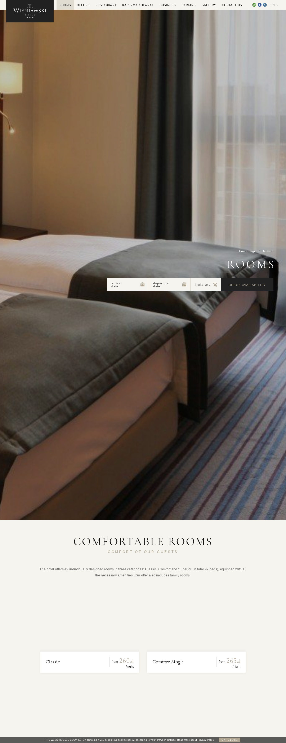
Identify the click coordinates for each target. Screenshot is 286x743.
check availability (247, 285)
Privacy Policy (206, 740)
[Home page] (30, 11)
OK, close (230, 740)
